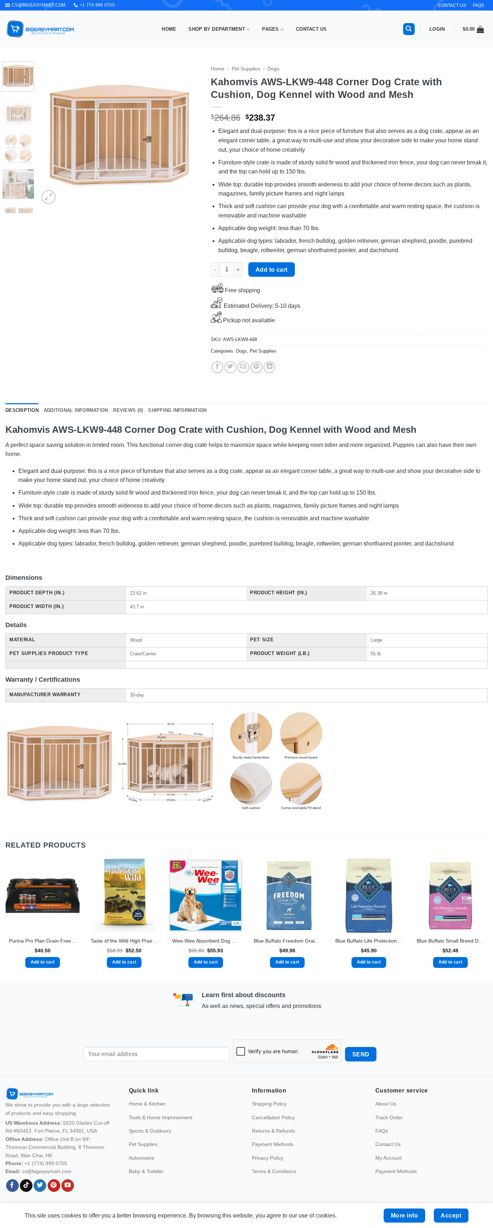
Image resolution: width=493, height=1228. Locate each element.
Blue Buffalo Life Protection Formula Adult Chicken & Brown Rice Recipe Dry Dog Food (368, 941)
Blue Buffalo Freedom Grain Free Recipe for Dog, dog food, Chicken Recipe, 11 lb (287, 941)
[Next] (187, 133)
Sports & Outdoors (150, 1131)
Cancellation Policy (273, 1117)
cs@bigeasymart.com (46, 1171)
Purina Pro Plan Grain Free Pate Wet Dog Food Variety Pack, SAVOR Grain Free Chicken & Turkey (42, 941)
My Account (388, 1158)
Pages (270, 29)
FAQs (478, 5)
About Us (385, 1104)
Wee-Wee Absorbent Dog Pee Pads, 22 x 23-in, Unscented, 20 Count (205, 941)
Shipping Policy (269, 1104)
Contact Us (311, 29)
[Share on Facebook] (217, 367)
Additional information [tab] (76, 410)
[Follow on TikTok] (26, 1185)
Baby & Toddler (146, 1171)
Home (169, 29)
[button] (409, 29)
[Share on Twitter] (230, 367)
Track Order (389, 1117)
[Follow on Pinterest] (54, 1185)
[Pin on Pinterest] (256, 367)
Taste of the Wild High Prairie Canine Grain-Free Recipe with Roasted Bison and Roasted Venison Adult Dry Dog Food (124, 941)
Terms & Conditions (274, 1171)
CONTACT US (452, 5)
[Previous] (51, 133)
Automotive (141, 1158)
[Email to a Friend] (243, 367)
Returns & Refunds (273, 1131)
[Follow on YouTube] (67, 1185)
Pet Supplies (246, 69)
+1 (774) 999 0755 (46, 1163)
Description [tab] (22, 410)
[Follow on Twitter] (40, 1185)
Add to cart (272, 270)
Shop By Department (216, 29)
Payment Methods (272, 1144)
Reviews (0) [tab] (128, 410)
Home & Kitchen (147, 1104)
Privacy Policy (267, 1158)
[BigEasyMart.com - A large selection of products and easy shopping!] (40, 29)
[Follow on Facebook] (12, 1185)
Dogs (273, 69)
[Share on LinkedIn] (269, 367)
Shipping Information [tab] (177, 410)
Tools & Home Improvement (160, 1117)
